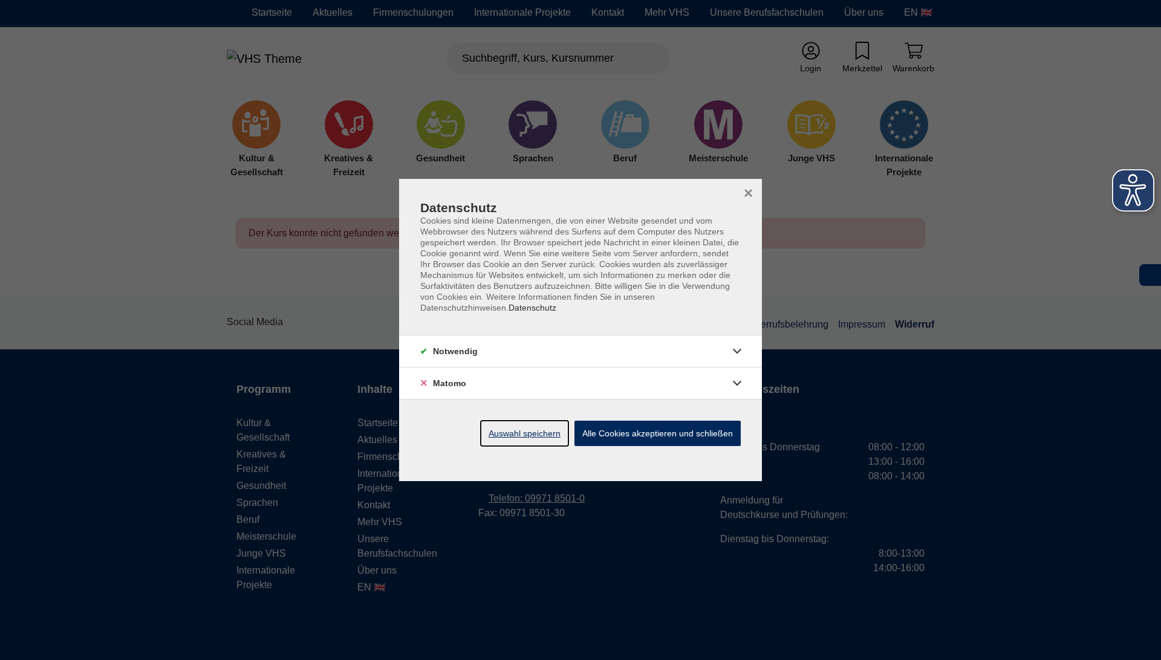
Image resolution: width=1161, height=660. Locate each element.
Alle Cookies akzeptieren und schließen (657, 433)
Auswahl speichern (525, 433)
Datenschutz (532, 307)
